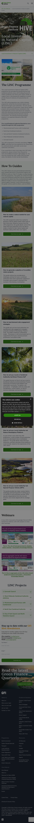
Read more (22, 411)
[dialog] (17, 411)
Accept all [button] (17, 415)
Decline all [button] (17, 419)
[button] (17, 423)
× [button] (30, 399)
